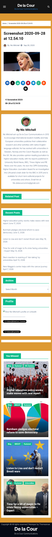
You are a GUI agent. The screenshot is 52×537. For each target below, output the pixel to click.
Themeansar (44, 524)
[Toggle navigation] (4, 6)
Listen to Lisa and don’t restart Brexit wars (21, 239)
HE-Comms (29, 366)
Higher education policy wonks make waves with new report (25, 392)
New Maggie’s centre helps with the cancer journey (25, 266)
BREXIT (17, 405)
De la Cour (26, 5)
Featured (18, 366)
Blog (9, 366)
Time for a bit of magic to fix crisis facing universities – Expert (23, 507)
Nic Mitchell (14, 45)
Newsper (32, 524)
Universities (29, 483)
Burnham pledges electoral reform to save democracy (23, 431)
